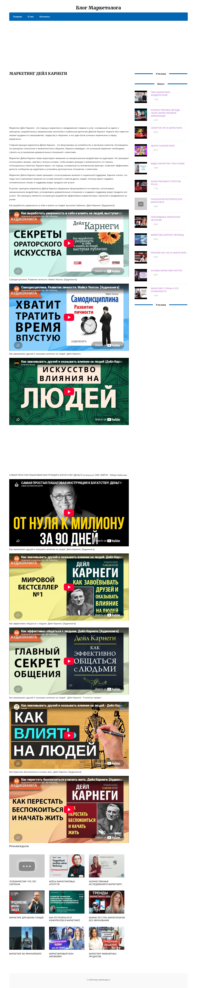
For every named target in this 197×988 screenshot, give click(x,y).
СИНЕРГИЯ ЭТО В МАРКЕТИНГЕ (166, 127)
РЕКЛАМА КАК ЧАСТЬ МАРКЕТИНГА (169, 252)
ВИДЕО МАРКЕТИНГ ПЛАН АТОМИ (167, 163)
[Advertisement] (98, 43)
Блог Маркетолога (98, 8)
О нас (31, 16)
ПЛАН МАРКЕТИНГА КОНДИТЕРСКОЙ (160, 94)
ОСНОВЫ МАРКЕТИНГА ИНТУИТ (166, 270)
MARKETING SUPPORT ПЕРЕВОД (167, 234)
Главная (17, 16)
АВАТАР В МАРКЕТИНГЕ (163, 145)
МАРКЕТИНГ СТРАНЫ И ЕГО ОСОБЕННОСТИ (165, 290)
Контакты (45, 16)
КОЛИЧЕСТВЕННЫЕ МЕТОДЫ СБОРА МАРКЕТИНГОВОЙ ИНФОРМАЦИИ (165, 113)
